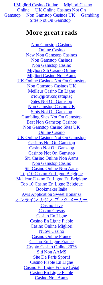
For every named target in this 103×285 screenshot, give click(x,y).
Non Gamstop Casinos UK (50, 15)
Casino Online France (51, 236)
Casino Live (52, 205)
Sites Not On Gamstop (51, 101)
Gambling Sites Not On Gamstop (64, 18)
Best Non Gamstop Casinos (52, 122)
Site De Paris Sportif (51, 257)
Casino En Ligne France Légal (51, 267)
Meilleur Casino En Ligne (51, 91)
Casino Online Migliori (51, 226)
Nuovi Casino (51, 231)
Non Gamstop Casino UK (51, 106)
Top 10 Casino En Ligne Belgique (52, 173)
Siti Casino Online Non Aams (51, 158)
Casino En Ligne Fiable (51, 220)
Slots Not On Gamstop (51, 111)
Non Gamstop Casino (51, 65)
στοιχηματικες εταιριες (51, 96)
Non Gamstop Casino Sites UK (51, 127)
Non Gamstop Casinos (51, 44)
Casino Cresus (52, 210)
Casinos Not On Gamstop (51, 142)
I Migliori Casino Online (36, 4)
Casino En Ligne (51, 215)
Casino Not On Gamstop (51, 147)
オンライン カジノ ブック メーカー (51, 199)
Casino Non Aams (51, 277)
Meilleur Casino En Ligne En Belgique (51, 178)
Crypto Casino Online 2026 (52, 246)
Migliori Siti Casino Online (51, 70)
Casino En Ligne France (51, 241)
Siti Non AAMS (51, 251)
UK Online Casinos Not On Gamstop (51, 80)
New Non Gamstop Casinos (51, 54)
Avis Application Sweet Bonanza (52, 194)
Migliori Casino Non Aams (51, 75)
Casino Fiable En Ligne (51, 262)
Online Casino (52, 49)
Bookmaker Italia (51, 189)
